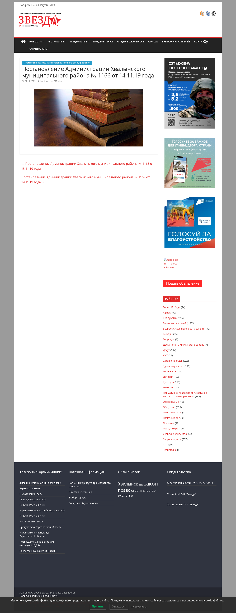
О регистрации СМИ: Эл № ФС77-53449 (190, 482)
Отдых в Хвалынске (130, 41)
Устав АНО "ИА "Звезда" (181, 494)
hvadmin (44, 81)
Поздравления (103, 41)
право (124, 490)
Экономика (169, 450)
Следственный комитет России (38, 550)
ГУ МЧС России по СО (32, 505)
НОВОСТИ (35, 41)
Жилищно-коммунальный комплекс (40, 482)
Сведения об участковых (83, 503)
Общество (169, 407)
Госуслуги (168, 339)
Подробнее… (139, 606)
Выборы (168, 334)
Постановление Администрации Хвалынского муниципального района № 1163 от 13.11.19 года (87, 166)
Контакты (201, 41)
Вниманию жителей (176, 41)
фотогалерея (57, 41)
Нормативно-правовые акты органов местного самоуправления (57, 62)
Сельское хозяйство (175, 433)
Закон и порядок (172, 360)
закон (151, 483)
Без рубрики (170, 318)
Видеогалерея (79, 41)
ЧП (164, 444)
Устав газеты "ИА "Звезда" (183, 504)
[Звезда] (23, 41)
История (168, 376)
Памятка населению (80, 492)
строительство (143, 490)
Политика (168, 423)
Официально (38, 48)
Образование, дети (31, 494)
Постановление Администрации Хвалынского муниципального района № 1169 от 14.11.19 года (85, 179)
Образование (171, 401)
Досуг (166, 350)
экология (125, 495)
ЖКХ (165, 355)
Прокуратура (170, 428)
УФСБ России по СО (31, 521)
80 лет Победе (171, 307)
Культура (168, 382)
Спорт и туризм (172, 439)
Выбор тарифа (77, 497)
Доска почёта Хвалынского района (183, 344)
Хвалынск (128, 484)
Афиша (153, 41)
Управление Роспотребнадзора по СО (42, 510)
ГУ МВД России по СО (33, 499)
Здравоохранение (173, 366)
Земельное (169, 371)
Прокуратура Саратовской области (40, 527)
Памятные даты (172, 412)
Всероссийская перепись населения (184, 328)
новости (168, 387)
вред (141, 485)
